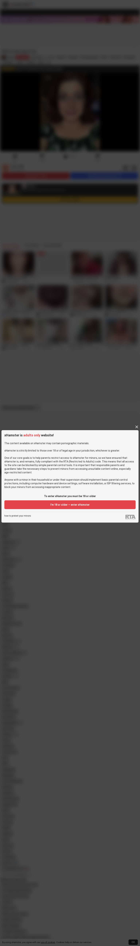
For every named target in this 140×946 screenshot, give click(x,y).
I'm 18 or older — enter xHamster (70, 504)
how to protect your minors (17, 516)
